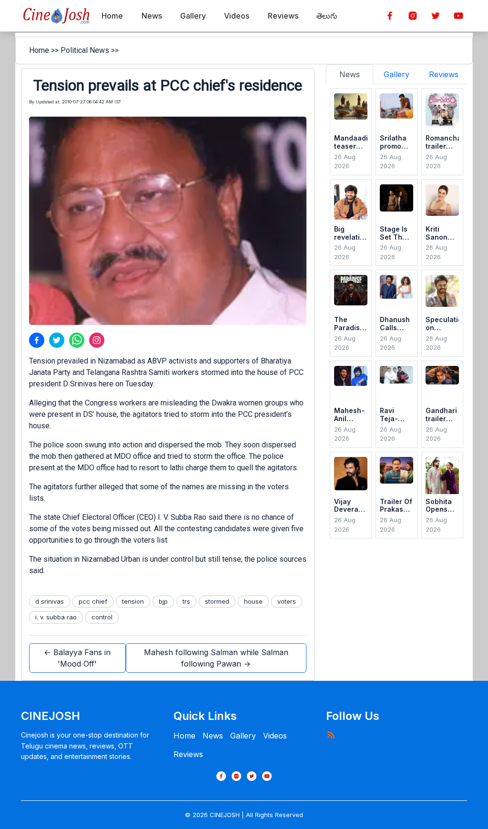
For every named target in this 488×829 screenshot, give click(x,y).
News (213, 735)
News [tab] (349, 74)
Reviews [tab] (443, 74)
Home (39, 50)
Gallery (243, 735)
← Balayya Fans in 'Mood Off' (77, 657)
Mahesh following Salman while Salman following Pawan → (216, 657)
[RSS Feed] (331, 734)
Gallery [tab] (396, 74)
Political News (85, 50)
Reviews (188, 754)
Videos (275, 735)
